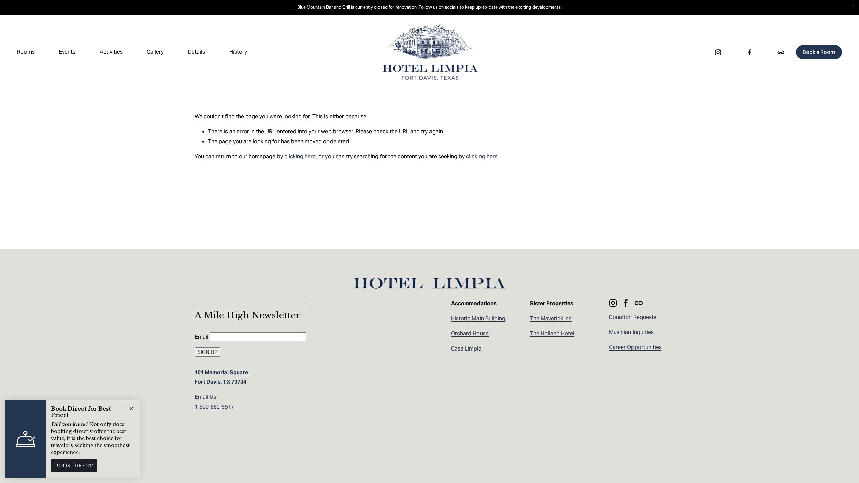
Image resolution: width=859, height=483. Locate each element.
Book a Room (819, 52)
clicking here (300, 156)
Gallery (155, 51)
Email (202, 336)
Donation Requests (632, 317)
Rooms (26, 51)
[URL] (781, 52)
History (238, 51)
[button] (853, 6)
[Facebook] (749, 52)
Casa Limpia (466, 348)
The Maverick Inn (551, 318)
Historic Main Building (478, 318)
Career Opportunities (635, 347)
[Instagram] (718, 52)
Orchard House (470, 333)
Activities (111, 51)
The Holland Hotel (552, 333)
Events (67, 51)
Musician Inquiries (631, 332)
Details (196, 51)
